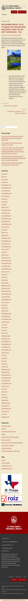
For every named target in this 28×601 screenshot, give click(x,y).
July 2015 (4, 414)
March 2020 (5, 283)
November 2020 (6, 263)
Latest (10, 35)
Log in (3, 460)
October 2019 (5, 296)
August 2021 (5, 249)
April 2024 (4, 182)
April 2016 (4, 397)
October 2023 (5, 190)
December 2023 (6, 185)
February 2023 (6, 210)
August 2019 (5, 302)
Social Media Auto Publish (8, 600)
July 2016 (4, 389)
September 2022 (6, 224)
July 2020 (4, 274)
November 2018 (6, 313)
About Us (5, 538)
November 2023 (6, 188)
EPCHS (4, 35)
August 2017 (5, 352)
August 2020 (5, 271)
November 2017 (6, 344)
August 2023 (5, 196)
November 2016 (6, 378)
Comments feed (6, 465)
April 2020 (4, 280)
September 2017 (6, 350)
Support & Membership (9, 541)
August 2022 (5, 227)
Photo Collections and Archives (12, 442)
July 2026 (4, 174)
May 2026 (4, 176)
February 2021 (5, 257)
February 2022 (6, 238)
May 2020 (4, 277)
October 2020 (5, 266)
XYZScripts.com (22, 600)
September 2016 (6, 383)
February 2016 (5, 403)
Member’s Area (7, 548)
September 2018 (6, 319)
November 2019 (6, 294)
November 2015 (6, 408)
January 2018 (5, 338)
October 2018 (5, 316)
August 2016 (5, 386)
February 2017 (5, 369)
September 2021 (6, 246)
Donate (14, 12)
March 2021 (4, 255)
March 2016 (4, 400)
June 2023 (4, 202)
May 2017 (4, 361)
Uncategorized (6, 448)
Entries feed (5, 463)
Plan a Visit (18, 6)
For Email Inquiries (10, 105)
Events (3, 428)
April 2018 (4, 333)
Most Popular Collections (10, 437)
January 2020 (5, 288)
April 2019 (4, 308)
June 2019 (4, 305)
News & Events (16, 35)
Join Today (22, 12)
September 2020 (6, 269)
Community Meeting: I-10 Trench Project (17, 111)
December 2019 (6, 291)
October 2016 (5, 380)
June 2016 (4, 391)
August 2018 (5, 322)
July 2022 (4, 229)
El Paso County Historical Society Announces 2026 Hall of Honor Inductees (12, 138)
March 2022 (5, 235)
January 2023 (5, 213)
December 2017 (6, 341)
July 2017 (4, 355)
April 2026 (4, 179)
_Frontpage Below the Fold (10, 451)
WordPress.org (6, 468)
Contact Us (10, 6)
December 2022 (6, 215)
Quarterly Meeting (7, 445)
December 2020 (6, 260)
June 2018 (4, 327)
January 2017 (5, 372)
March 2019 (4, 310)
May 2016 (4, 394)
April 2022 (4, 232)
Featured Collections (8, 431)
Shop (24, 6)
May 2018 (4, 330)
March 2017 (4, 366)
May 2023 (4, 204)
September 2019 (6, 299)
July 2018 (4, 324)
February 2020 (6, 285)
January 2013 (5, 417)
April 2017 (4, 364)
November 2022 (6, 218)
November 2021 (6, 241)
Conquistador (6, 426)
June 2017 (4, 358)
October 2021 (5, 243)
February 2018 (5, 336)
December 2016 (6, 375)
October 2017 (5, 347)
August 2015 (5, 411)
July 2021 (4, 252)
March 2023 (5, 207)
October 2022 (5, 221)
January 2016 (5, 405)
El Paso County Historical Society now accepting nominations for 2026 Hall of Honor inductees (13, 158)
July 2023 (4, 199)
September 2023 (6, 193)
